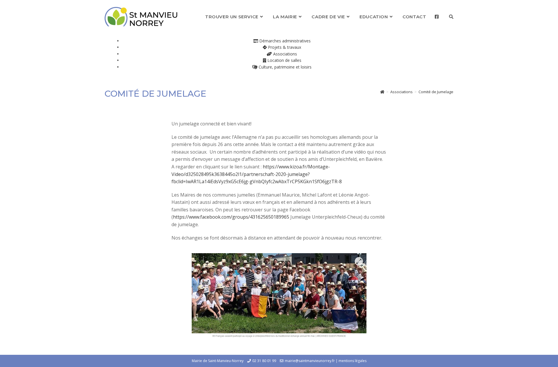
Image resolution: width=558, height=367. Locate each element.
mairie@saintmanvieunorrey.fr (310, 360)
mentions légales (352, 360)
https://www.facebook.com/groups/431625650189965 (231, 217)
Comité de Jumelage (436, 91)
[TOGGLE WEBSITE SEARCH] (451, 16)
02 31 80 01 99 (264, 360)
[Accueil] (382, 91)
